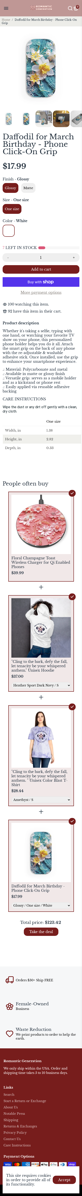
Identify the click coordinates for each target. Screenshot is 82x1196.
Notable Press (14, 1114)
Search (8, 1095)
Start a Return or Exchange (24, 1101)
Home (6, 19)
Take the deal (41, 932)
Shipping (10, 1120)
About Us (10, 1107)
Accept (64, 1180)
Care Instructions (17, 1145)
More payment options (41, 292)
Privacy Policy (15, 1133)
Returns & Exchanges (20, 1126)
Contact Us (12, 1139)
